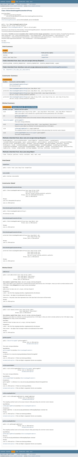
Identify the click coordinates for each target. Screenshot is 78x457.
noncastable (45, 55)
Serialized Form (6, 42)
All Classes (33, 4)
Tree (17, 1)
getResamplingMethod (20, 115)
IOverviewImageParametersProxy (18, 84)
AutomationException (32, 343)
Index (27, 1)
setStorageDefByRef (20, 132)
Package (8, 1)
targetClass (45, 57)
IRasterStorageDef (8, 120)
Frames (18, 4)
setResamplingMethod (20, 128)
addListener (18, 111)
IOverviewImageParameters (9, 19)
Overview (2, 1)
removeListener (19, 124)
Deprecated (22, 1)
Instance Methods (18, 107)
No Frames (24, 4)
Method (20, 6)
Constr (15, 6)
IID (4, 69)
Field (11, 6)
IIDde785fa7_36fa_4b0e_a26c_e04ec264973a (18, 69)
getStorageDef (19, 120)
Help (31, 1)
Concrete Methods (31, 107)
